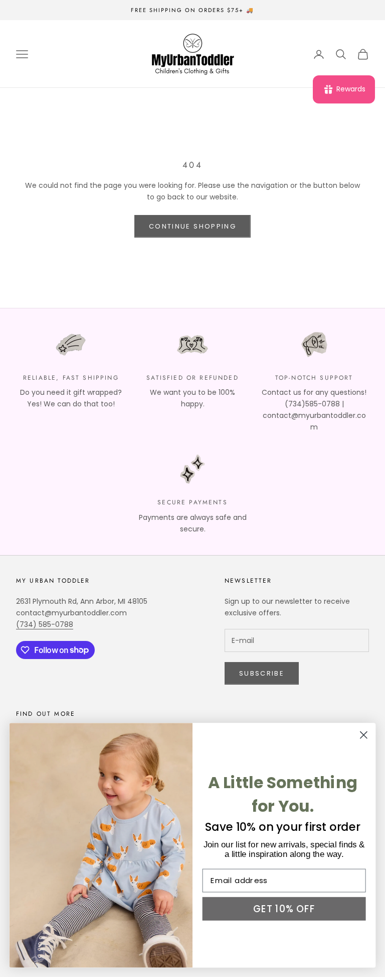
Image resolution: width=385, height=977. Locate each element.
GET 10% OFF (284, 908)
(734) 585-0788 (44, 624)
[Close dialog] (363, 734)
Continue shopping (192, 226)
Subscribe (261, 673)
